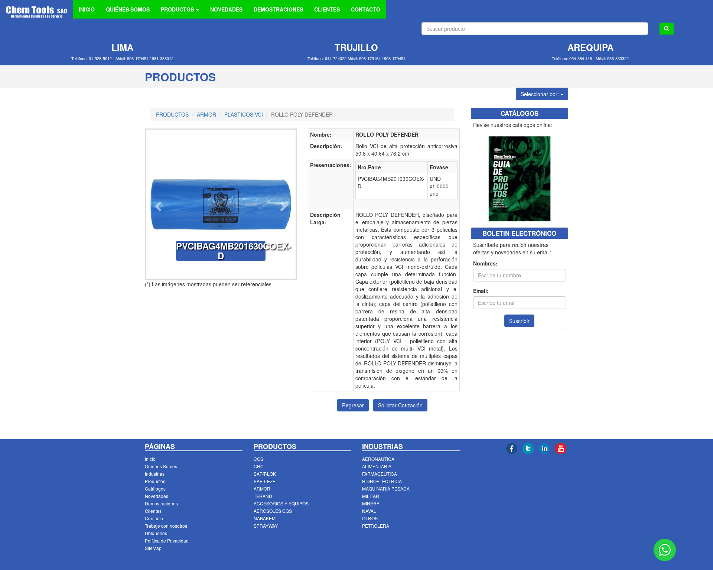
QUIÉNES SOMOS (128, 9)
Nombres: (485, 263)
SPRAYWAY (266, 525)
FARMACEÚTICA (379, 473)
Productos (155, 481)
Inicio (150, 459)
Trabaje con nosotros (166, 525)
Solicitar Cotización (400, 405)
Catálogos (155, 488)
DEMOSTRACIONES (278, 9)
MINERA (371, 503)
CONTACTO (365, 9)
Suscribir (519, 321)
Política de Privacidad (167, 540)
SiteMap (153, 548)
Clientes (153, 511)
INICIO (87, 9)
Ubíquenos (156, 533)
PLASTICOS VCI (243, 114)
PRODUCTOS (172, 114)
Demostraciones (161, 503)
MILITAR (370, 496)
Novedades (156, 496)
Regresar (353, 405)
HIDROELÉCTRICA (382, 481)
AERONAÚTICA (378, 459)
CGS (258, 459)
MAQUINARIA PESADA (386, 488)
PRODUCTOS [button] (178, 9)
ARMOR (206, 114)
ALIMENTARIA (376, 466)
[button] (157, 204)
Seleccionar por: (540, 94)
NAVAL (369, 511)
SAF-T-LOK (265, 473)
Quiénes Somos (161, 466)
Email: (481, 290)
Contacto (154, 518)
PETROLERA (375, 525)
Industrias (155, 473)
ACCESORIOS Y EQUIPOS (281, 503)
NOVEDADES (226, 9)
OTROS (370, 518)
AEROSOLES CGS (273, 511)
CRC (259, 466)
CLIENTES (327, 9)
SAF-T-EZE (265, 481)
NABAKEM (265, 518)
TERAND (263, 496)
